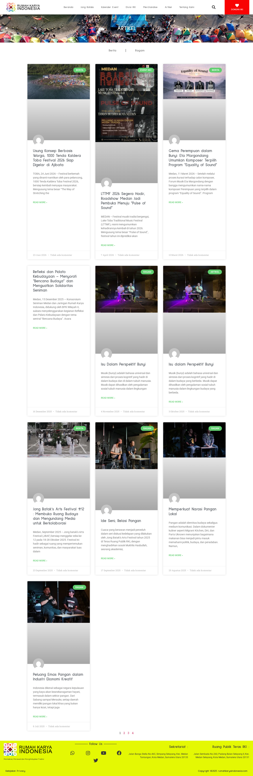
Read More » (40, 202)
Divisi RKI (131, 7)
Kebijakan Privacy (15, 771)
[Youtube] (103, 753)
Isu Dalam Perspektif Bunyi (123, 364)
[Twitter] (95, 760)
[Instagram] (88, 753)
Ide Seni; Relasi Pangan (121, 521)
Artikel (168, 7)
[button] (213, 7)
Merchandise (150, 7)
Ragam (139, 50)
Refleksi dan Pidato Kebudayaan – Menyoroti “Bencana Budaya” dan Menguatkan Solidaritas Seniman (55, 281)
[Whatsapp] (72, 753)
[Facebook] (119, 753)
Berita (112, 50)
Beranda (68, 7)
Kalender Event (109, 7)
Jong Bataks (87, 7)
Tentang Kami (186, 7)
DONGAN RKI (237, 10)
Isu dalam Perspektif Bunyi (191, 364)
